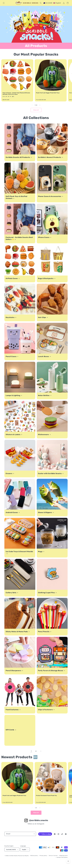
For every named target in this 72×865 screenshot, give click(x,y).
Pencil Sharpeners (13, 671)
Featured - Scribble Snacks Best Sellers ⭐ (19, 238)
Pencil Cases (11, 356)
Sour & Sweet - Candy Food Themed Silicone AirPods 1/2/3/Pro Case (16, 93)
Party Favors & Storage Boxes (50, 671)
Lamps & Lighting (13, 395)
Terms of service (53, 855)
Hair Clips (42, 317)
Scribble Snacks (13, 855)
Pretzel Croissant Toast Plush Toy (46, 795)
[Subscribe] (34, 834)
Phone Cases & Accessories (49, 196)
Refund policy (34, 855)
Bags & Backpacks (45, 278)
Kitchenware (43, 434)
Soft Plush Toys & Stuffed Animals (16, 197)
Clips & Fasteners (45, 710)
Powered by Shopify (23, 855)
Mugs (40, 551)
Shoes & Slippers (45, 512)
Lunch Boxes (43, 356)
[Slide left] (32, 105)
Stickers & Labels (13, 434)
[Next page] (41, 751)
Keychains (10, 317)
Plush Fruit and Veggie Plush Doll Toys (48, 92)
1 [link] (31, 751)
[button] (4, 3)
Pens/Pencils (43, 632)
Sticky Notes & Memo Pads (17, 632)
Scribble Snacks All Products (18, 157)
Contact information (62, 857)
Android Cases (12, 512)
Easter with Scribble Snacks (50, 473)
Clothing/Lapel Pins (46, 593)
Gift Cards (10, 730)
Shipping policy (63, 855)
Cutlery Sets (11, 593)
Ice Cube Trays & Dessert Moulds (19, 551)
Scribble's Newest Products (49, 157)
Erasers (9, 473)
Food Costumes (12, 710)
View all (36, 110)
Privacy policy (43, 855)
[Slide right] (40, 105)
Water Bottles (44, 395)
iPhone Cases (43, 237)
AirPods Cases (12, 278)
